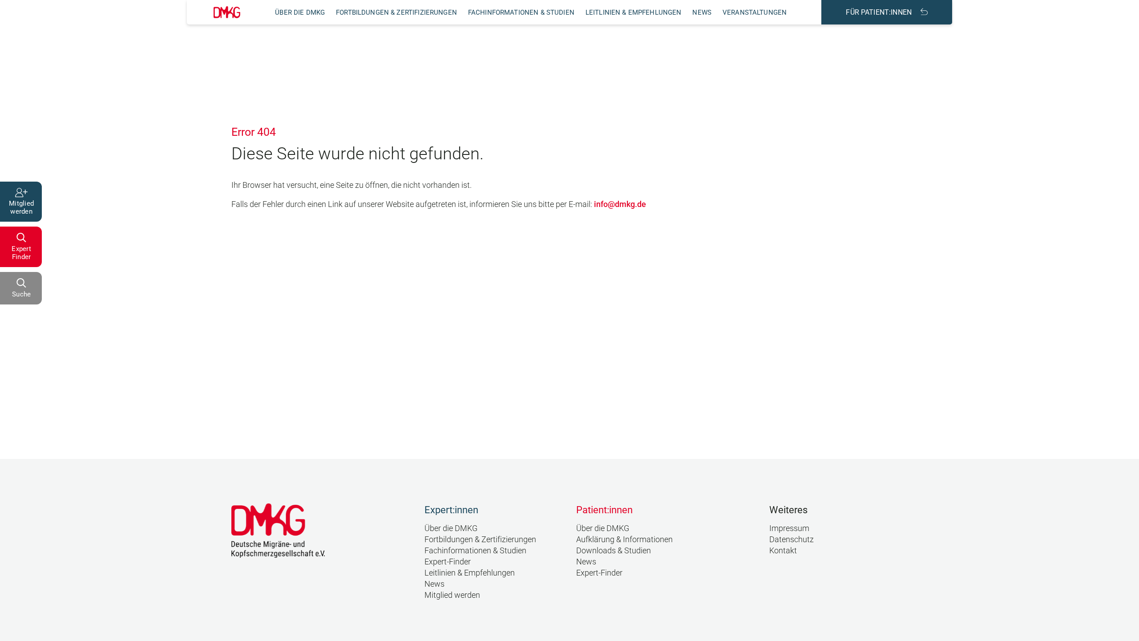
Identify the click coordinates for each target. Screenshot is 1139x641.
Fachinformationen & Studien (521, 12)
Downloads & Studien (613, 550)
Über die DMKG (300, 12)
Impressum (789, 528)
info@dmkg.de (620, 204)
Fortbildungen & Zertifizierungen (396, 12)
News (701, 12)
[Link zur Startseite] (227, 12)
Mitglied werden (452, 595)
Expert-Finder (447, 561)
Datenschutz (791, 539)
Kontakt (783, 550)
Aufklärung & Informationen (624, 539)
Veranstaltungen (755, 12)
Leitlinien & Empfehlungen (634, 12)
